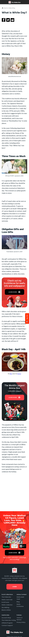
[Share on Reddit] (12, 20)
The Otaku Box (6, 597)
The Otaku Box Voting (9, 620)
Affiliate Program (7, 623)
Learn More (13, 292)
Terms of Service (19, 619)
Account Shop (6, 618)
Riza (11, 373)
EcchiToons (5, 602)
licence (19, 373)
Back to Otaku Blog (9, 8)
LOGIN (14, 586)
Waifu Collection (7, 605)
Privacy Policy (21, 622)
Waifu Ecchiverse (20, 605)
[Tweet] (8, 20)
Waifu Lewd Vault (20, 598)
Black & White (6, 610)
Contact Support (7, 625)
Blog (18, 602)
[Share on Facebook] (3, 20)
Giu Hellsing (5, 607)
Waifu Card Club (7, 600)
